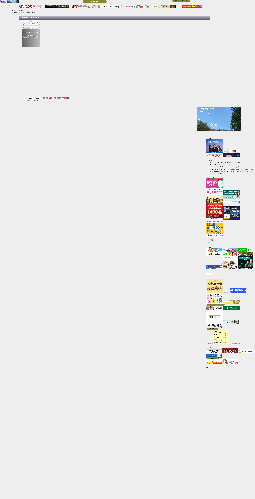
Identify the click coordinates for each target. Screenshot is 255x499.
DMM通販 (212, 329)
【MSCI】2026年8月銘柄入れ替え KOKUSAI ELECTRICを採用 (223, 167)
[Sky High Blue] (219, 130)
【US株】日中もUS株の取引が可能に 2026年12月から (24, 12)
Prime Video (212, 358)
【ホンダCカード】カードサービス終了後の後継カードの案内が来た (224, 162)
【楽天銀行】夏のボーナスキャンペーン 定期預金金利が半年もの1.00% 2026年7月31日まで (230, 169)
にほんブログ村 (29, 100)
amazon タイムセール (215, 304)
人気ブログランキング (38, 100)
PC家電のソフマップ (181, 1)
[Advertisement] (67, 77)
